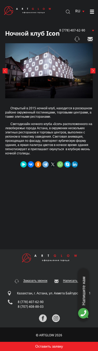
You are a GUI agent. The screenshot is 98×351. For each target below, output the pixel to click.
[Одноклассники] (38, 164)
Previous (5, 70)
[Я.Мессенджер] (23, 164)
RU (77, 11)
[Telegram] (45, 164)
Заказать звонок (77, 39)
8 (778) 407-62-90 (72, 30)
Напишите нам (84, 291)
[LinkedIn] (75, 164)
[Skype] (67, 164)
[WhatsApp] (60, 164)
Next (92, 70)
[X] (53, 164)
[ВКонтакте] (31, 164)
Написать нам (90, 39)
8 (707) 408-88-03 (31, 306)
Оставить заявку (49, 346)
